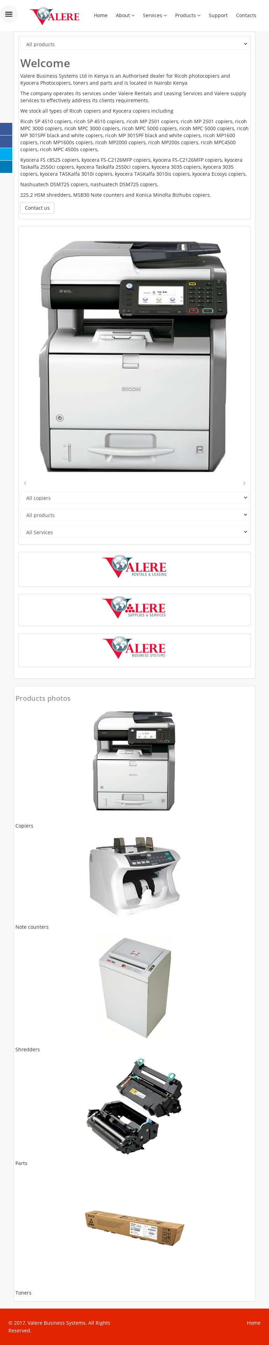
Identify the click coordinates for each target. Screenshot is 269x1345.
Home (101, 15)
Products (186, 15)
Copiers (24, 825)
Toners (23, 1292)
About (123, 15)
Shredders (27, 1049)
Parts (21, 1163)
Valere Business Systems (56, 1322)
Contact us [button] (37, 207)
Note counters (32, 927)
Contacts (246, 15)
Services (153, 15)
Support (218, 15)
